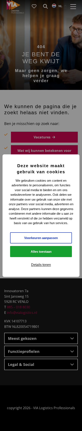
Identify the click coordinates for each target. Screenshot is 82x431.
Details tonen (41, 265)
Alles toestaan (41, 251)
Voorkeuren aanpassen (41, 238)
